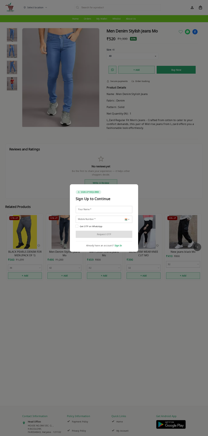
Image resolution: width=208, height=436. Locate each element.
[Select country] (127, 219)
